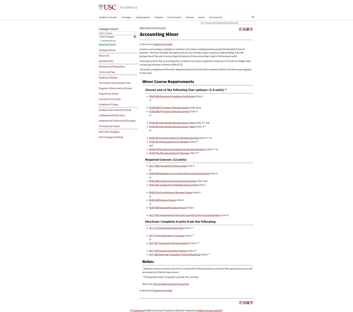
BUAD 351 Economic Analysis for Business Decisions (174, 137)
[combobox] (227, 23)
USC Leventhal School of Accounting (171, 284)
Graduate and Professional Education (117, 120)
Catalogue (126, 17)
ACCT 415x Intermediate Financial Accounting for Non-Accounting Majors (185, 215)
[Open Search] (253, 17)
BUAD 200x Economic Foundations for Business (172, 96)
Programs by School (108, 93)
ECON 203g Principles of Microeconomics (169, 107)
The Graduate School (109, 126)
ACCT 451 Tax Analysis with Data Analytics (169, 243)
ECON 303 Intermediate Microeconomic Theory (172, 122)
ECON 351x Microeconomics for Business (169, 141)
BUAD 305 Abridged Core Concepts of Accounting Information (179, 173)
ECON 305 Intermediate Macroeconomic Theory (172, 126)
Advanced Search (107, 44)
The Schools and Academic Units (115, 82)
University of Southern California (107, 7)
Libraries (190, 17)
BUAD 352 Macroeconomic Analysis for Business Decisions (177, 149)
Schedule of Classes (108, 104)
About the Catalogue (109, 131)
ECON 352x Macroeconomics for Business (169, 153)
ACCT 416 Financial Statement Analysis (168, 250)
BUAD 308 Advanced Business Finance (167, 207)
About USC (104, 55)
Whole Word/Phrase (108, 41)
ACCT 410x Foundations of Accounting (167, 165)
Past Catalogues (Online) (111, 137)
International (215, 17)
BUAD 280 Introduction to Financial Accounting (172, 181)
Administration (106, 61)
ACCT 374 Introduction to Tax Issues (166, 235)
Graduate (158, 17)
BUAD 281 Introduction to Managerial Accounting (173, 184)
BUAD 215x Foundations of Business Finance (170, 192)
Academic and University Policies (115, 109)
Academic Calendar (108, 17)
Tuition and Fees (107, 72)
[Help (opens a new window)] (251, 29)
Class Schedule (174, 17)
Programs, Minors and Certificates (115, 88)
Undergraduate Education (112, 115)
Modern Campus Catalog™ (210, 310)
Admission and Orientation (112, 66)
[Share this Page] (244, 29)
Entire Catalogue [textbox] (106, 33)
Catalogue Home (107, 50)
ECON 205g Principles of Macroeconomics (169, 111)
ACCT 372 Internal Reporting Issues (166, 228)
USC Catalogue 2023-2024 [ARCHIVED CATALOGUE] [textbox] (219, 23)
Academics (128, 7)
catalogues (138, 310)
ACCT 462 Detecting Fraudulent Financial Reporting (174, 254)
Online (201, 17)
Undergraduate (143, 17)
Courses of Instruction (110, 99)
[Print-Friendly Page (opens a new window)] (247, 29)
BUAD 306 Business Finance (162, 200)
